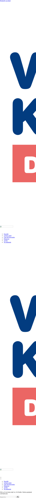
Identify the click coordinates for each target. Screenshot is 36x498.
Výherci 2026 (7, 235)
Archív (6, 240)
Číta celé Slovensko (9, 237)
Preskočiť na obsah (5, 0)
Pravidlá (6, 234)
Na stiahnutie (7, 242)
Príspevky (6, 239)
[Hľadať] (18, 497)
